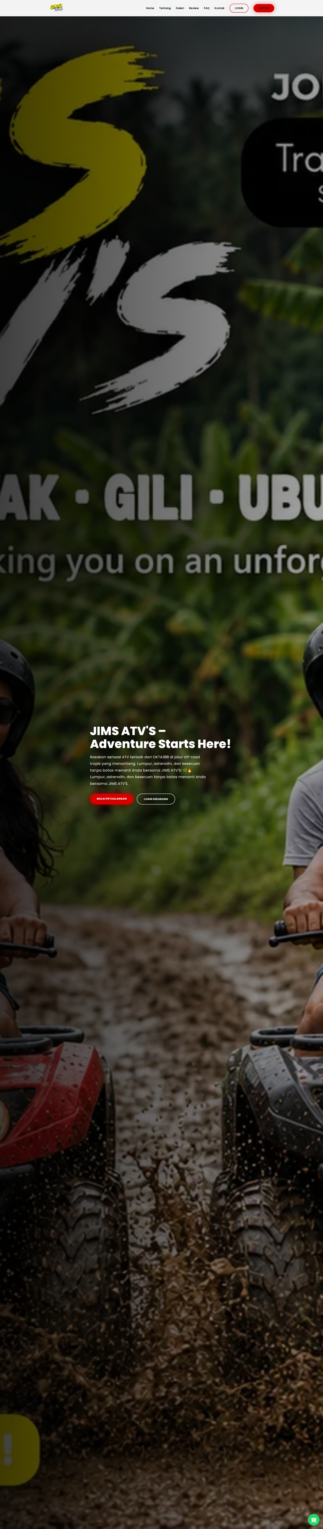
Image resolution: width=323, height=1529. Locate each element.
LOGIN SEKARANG (156, 799)
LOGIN (239, 8)
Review (194, 8)
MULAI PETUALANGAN (112, 799)
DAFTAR (264, 8)
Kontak (219, 8)
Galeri (180, 8)
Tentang (165, 8)
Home (150, 8)
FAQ (206, 8)
